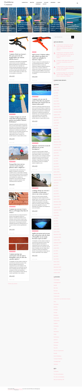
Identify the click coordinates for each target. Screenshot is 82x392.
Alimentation (25, 2)
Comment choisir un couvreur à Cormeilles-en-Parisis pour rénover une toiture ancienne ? (40, 192)
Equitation (56, 315)
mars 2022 (56, 226)
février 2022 (56, 229)
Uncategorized (57, 361)
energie (55, 312)
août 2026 (56, 87)
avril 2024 (56, 163)
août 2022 (56, 212)
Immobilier (53, 2)
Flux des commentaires (59, 377)
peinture (56, 339)
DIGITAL (56, 307)
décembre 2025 (57, 109)
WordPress (21, 389)
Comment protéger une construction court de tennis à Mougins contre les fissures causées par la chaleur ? (40, 25)
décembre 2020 (57, 267)
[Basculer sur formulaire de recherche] (77, 3)
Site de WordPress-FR (59, 379)
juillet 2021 (56, 248)
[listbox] (41, 19)
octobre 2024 (57, 147)
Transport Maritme (58, 358)
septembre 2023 (57, 180)
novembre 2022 (57, 204)
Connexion (56, 371)
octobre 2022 (57, 207)
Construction (4, 20)
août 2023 (56, 182)
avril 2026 (56, 98)
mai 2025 (56, 128)
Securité (55, 348)
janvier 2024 (56, 172)
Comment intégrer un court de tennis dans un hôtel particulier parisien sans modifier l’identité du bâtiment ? (17, 119)
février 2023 (56, 196)
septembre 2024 (57, 150)
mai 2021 (56, 253)
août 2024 (56, 152)
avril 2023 (56, 191)
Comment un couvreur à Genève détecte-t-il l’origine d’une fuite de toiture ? (18, 210)
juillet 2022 (56, 215)
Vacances (56, 364)
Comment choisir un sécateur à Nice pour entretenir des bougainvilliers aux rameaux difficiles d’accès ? (17, 56)
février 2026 (56, 103)
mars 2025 (56, 133)
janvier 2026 (56, 106)
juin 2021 (56, 250)
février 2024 (56, 169)
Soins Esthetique (57, 356)
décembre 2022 (57, 201)
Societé (44, 4)
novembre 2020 (57, 270)
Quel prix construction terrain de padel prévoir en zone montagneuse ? (41, 147)
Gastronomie (56, 320)
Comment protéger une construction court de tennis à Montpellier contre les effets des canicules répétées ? (18, 256)
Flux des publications (58, 374)
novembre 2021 (57, 237)
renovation (56, 342)
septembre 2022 (57, 210)
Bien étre (32, 2)
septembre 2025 (57, 117)
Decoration (39, 2)
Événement (56, 318)
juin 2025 (56, 125)
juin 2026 (56, 93)
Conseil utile (56, 293)
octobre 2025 (57, 114)
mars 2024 (56, 166)
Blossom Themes (11, 389)
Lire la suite (12, 76)
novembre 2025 (57, 112)
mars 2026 (56, 101)
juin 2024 (56, 158)
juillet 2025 (56, 123)
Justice (68, 18)
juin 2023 (56, 185)
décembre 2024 (57, 142)
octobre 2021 (57, 240)
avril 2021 (56, 256)
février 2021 (56, 261)
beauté (55, 285)
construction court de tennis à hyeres (62, 299)
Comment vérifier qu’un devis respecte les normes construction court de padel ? (65, 62)
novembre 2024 (57, 144)
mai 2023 (56, 188)
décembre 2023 (57, 174)
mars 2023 (56, 193)
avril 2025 (56, 131)
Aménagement (57, 282)
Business (11, 51)
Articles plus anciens (12, 283)
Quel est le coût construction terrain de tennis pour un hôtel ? (56, 27)
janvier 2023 (56, 199)
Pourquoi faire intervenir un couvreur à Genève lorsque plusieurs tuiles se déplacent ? (17, 165)
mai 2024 (56, 161)
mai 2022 (56, 221)
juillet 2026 (56, 90)
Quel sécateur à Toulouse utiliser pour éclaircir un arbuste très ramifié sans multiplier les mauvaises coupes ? (41, 57)
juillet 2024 (56, 155)
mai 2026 (56, 95)
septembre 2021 (57, 242)
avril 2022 (56, 223)
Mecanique (56, 331)
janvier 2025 (56, 139)
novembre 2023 (57, 177)
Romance (56, 345)
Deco (55, 301)
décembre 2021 (57, 234)
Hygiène (56, 323)
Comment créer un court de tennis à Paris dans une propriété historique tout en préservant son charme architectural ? (41, 101)
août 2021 (56, 245)
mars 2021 (56, 259)
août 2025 (56, 120)
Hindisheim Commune (8, 3)
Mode (59, 2)
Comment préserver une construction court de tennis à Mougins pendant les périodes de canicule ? (24, 26)
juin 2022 (56, 218)
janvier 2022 (56, 231)
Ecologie (46, 2)
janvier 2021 (56, 264)
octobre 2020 (57, 272)
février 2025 (56, 136)
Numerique (38, 4)
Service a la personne (58, 350)
